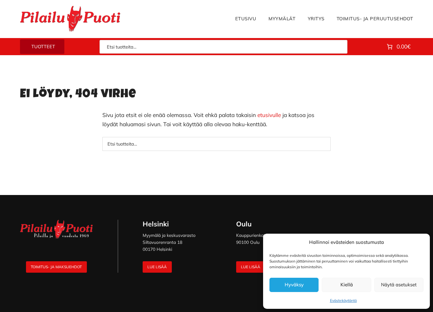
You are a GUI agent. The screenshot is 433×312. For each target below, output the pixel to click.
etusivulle (269, 114)
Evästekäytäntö (343, 300)
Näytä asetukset (399, 285)
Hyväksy (294, 285)
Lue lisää (157, 266)
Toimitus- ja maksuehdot (56, 266)
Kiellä (346, 285)
